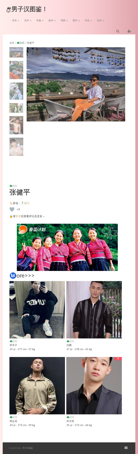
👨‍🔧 (117, 333)
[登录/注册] (129, 31)
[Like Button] (11, 209)
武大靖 (70, 421)
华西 (63, 20)
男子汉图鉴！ (29, 9)
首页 (11, 43)
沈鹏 (69, 345)
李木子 (13, 345)
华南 (39, 20)
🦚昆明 (20, 43)
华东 (15, 20)
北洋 (99, 20)
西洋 (75, 20)
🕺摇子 (25, 203)
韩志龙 (13, 421)
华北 (87, 20)
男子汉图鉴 (28, 448)
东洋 (27, 20)
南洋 (51, 20)
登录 (18, 216)
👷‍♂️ (60, 409)
